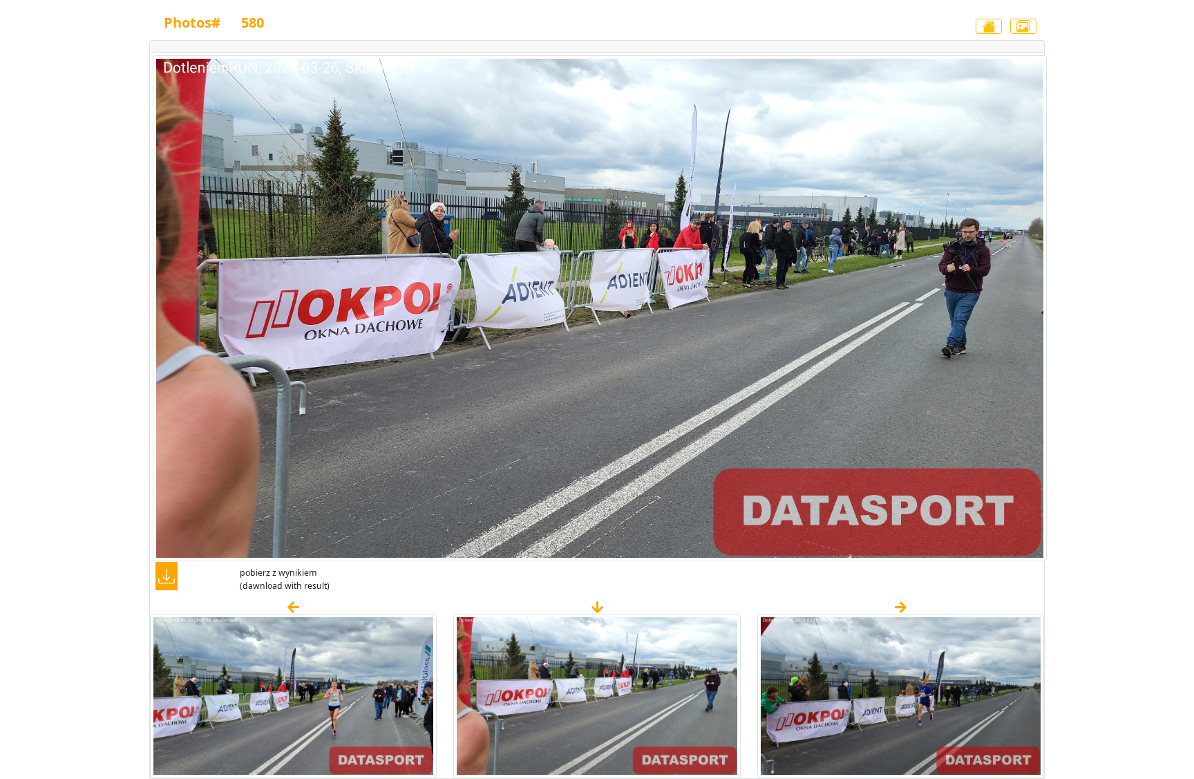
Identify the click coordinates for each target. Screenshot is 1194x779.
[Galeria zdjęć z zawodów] (1023, 26)
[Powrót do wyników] (989, 26)
